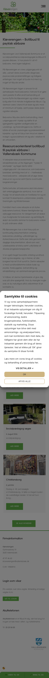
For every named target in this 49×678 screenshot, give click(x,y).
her (36, 362)
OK (24, 374)
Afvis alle (25, 381)
